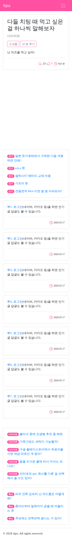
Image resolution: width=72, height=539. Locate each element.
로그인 (17, 206)
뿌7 (9, 396)
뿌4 (9, 301)
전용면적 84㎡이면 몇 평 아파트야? (38, 191)
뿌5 (9, 333)
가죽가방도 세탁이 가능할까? (39, 441)
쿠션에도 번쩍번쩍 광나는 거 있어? (38, 518)
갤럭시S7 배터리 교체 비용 (33, 175)
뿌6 (9, 364)
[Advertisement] (36, 109)
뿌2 (9, 238)
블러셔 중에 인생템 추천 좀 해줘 (41, 434)
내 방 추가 (28, 44)
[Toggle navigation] (63, 6)
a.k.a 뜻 (20, 168)
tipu (6, 5)
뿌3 (9, 270)
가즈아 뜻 (21, 183)
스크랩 (13, 44)
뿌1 (9, 206)
